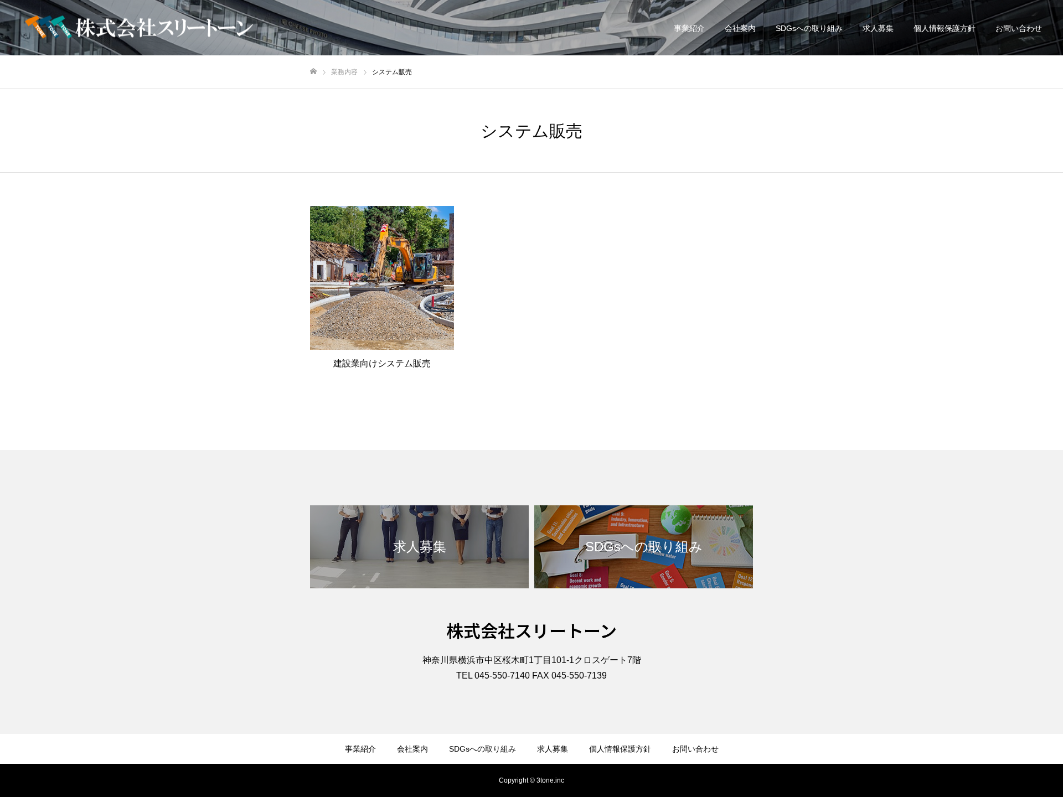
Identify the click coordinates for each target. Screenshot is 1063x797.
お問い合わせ (1018, 28)
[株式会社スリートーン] (138, 27)
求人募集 (878, 28)
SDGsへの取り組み (809, 28)
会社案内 (740, 28)
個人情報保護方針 (945, 28)
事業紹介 (689, 28)
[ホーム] (313, 71)
